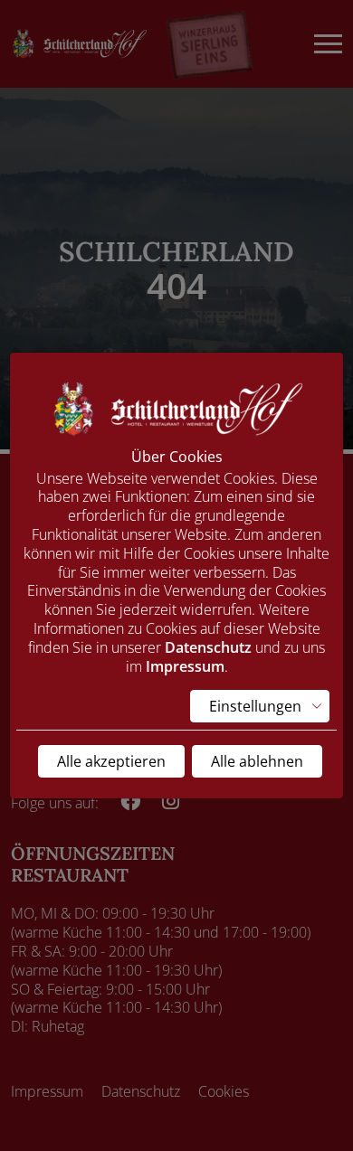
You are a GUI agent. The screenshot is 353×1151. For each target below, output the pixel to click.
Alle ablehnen (257, 761)
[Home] (176, 407)
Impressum (185, 666)
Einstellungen (255, 706)
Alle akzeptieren (111, 761)
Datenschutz (208, 647)
